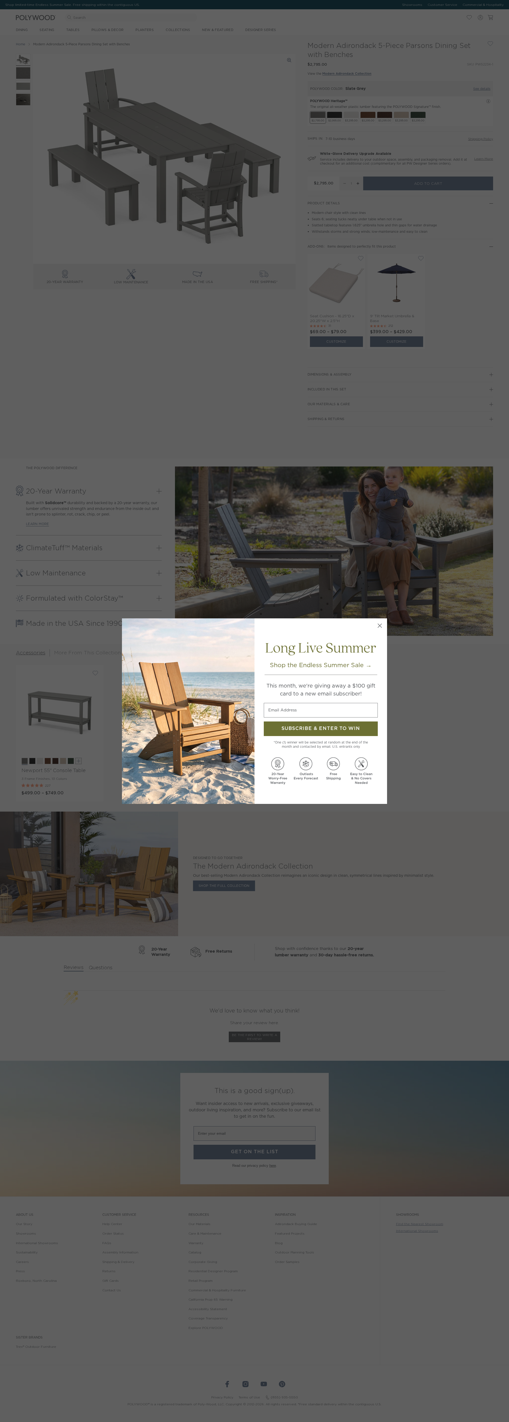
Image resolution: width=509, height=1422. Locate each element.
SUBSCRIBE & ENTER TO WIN (321, 728)
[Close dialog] (379, 625)
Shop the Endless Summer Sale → (321, 665)
